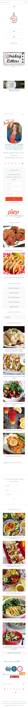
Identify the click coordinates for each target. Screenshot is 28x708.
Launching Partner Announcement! (14, 90)
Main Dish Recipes (14, 288)
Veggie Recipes (14, 306)
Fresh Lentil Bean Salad (14, 593)
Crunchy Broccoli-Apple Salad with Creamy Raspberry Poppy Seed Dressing (14, 648)
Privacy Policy (14, 202)
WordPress (15, 705)
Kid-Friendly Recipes (14, 297)
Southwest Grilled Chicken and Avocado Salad (14, 538)
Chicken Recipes (14, 293)
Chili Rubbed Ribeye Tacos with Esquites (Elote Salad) (14, 565)
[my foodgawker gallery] (11, 661)
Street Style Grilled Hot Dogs (14, 277)
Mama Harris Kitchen (19, 701)
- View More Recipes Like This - (14, 653)
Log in (21, 705)
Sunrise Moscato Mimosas (14, 430)
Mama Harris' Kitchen (14, 17)
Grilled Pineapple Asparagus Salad (14, 620)
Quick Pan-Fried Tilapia (14, 456)
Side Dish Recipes (14, 302)
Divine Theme (16, 703)
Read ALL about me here (10, 153)
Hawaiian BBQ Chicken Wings (14, 250)
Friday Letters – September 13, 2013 (14, 66)
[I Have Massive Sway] (22, 674)
